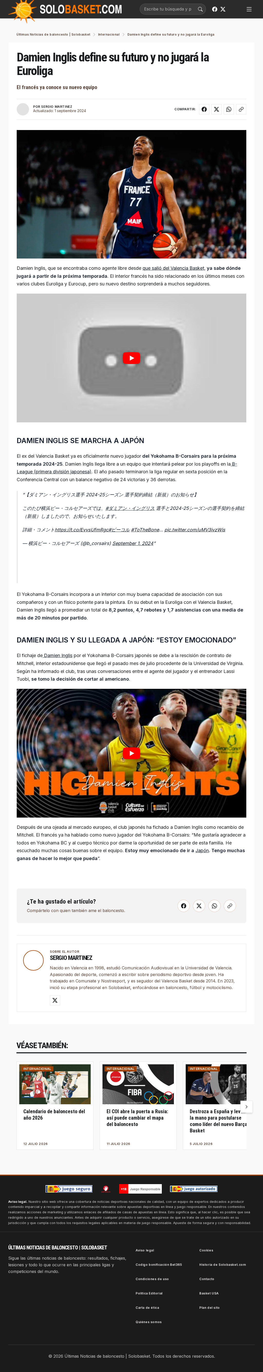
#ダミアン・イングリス (130, 508)
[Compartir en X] (216, 109)
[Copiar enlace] (241, 109)
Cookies (206, 1250)
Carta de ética (147, 1308)
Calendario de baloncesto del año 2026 (54, 1114)
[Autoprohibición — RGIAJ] (106, 1189)
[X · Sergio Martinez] (55, 1000)
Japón (202, 850)
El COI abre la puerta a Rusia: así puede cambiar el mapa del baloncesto (137, 1117)
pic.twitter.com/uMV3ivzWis (194, 529)
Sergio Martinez (71, 957)
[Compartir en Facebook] (204, 109)
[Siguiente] (246, 1107)
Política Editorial (149, 1293)
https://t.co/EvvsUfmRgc (81, 529)
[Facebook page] (214, 9)
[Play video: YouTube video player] (131, 358)
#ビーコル (119, 529)
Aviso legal (145, 1250)
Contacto (206, 1279)
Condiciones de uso (152, 1279)
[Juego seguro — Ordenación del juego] (69, 1189)
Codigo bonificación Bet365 (159, 1265)
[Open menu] (249, 9)
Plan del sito (209, 1308)
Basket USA (209, 1293)
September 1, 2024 (132, 543)
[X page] (223, 9)
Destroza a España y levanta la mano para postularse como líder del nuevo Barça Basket (220, 1121)
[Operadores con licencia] (194, 1189)
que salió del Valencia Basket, (174, 268)
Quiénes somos (149, 1322)
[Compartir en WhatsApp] (229, 109)
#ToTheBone (145, 529)
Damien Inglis (57, 655)
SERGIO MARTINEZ (56, 107)
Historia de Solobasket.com (222, 1265)
